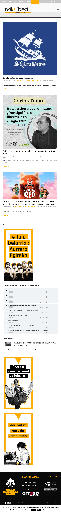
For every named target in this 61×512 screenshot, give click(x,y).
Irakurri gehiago (46, 509)
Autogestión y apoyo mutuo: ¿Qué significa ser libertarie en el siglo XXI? (29, 152)
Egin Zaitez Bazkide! (35, 2)
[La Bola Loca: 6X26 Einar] (6, 301)
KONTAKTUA (22, 1)
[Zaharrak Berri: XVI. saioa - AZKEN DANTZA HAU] (6, 316)
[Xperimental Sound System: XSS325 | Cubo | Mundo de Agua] (6, 296)
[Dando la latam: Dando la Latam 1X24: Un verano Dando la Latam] (6, 311)
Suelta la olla (19, 80)
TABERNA (15, 1)
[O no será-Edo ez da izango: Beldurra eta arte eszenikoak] (6, 326)
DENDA (10, 1)
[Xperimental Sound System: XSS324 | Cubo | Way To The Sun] (6, 306)
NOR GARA (4, 1)
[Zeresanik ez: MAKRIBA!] (6, 321)
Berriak (28, 80)
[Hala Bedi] (28, 10)
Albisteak (27, 156)
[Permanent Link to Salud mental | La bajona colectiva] (30, 48)
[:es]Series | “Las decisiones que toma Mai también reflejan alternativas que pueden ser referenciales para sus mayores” (30, 202)
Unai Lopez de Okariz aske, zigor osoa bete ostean (23, 350)
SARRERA (29, 1)
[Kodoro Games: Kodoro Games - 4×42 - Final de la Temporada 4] (6, 291)
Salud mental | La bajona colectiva (18, 78)
